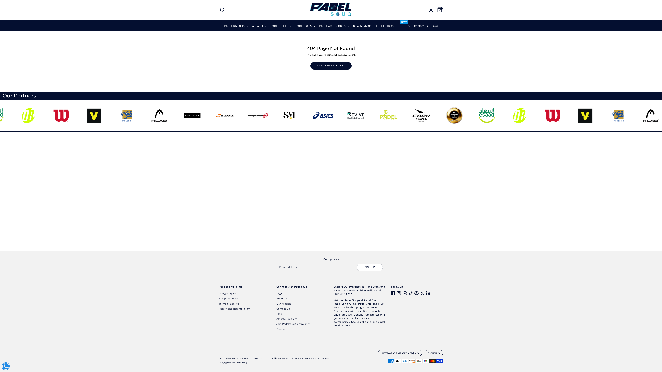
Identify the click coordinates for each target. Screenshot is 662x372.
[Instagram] (399, 293)
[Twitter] (422, 293)
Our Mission (283, 303)
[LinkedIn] (428, 293)
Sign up (370, 267)
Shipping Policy (228, 298)
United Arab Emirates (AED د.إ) (398, 353)
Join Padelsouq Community (293, 324)
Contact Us (283, 308)
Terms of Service (229, 303)
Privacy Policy (227, 293)
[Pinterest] (416, 293)
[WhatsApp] (405, 293)
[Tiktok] (411, 293)
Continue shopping (331, 65)
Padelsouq (241, 363)
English (432, 353)
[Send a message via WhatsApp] (6, 366)
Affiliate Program (286, 319)
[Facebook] (393, 293)
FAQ (279, 293)
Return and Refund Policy (234, 308)
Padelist (281, 329)
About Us (282, 298)
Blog (279, 314)
